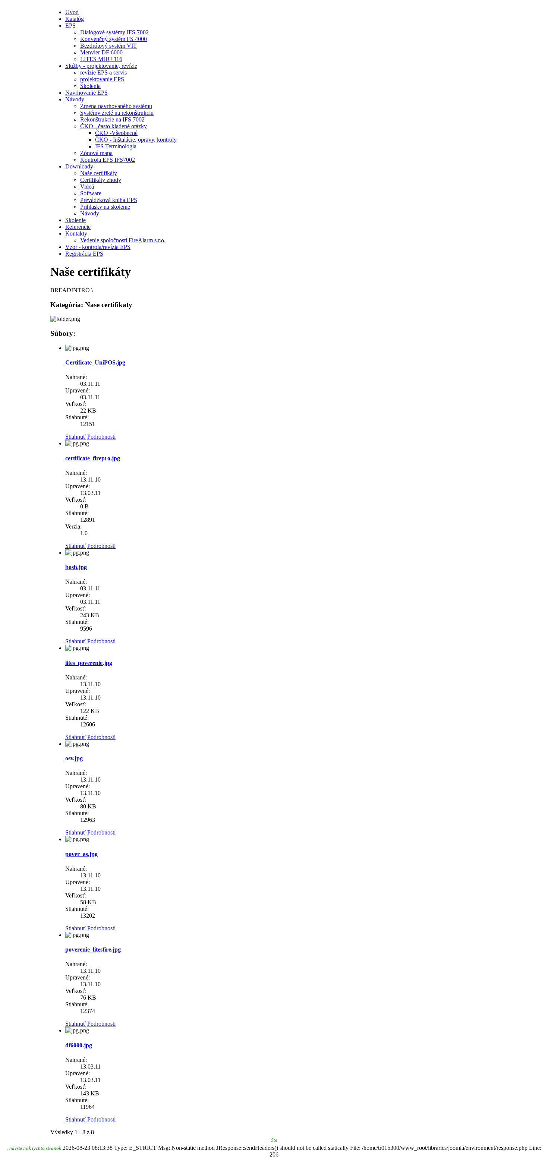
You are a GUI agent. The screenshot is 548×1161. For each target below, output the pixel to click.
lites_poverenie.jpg (88, 663)
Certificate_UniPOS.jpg (95, 362)
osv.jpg (74, 758)
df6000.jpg (78, 1045)
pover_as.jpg (81, 854)
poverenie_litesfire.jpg (93, 949)
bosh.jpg (76, 567)
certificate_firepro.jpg (92, 458)
